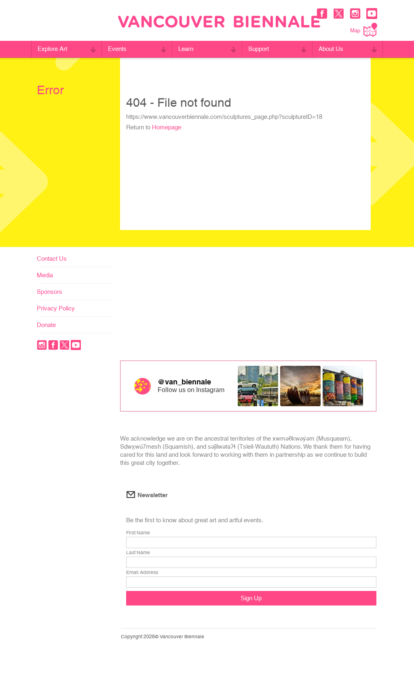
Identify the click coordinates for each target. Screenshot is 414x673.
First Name (138, 533)
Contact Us (52, 258)
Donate (46, 324)
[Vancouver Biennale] (219, 23)
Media (45, 275)
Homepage (166, 127)
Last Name (138, 552)
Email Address (142, 572)
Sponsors (49, 291)
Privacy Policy (56, 308)
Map (355, 30)
